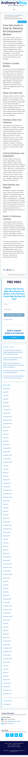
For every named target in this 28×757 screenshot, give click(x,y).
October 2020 (6, 571)
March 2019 (6, 637)
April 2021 (5, 550)
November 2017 (7, 693)
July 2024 (5, 430)
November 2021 (7, 528)
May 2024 (5, 437)
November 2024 (7, 420)
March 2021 (6, 553)
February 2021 (7, 557)
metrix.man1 (10, 723)
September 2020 (7, 574)
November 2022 (7, 493)
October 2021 (6, 532)
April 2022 (5, 514)
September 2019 (7, 616)
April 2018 (5, 676)
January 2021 (6, 560)
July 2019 (5, 623)
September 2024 (7, 423)
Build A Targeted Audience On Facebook (14, 331)
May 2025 (5, 399)
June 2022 (6, 507)
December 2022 (7, 490)
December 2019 (7, 606)
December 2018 (7, 648)
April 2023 (5, 476)
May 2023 (5, 472)
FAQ (9, 745)
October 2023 (6, 458)
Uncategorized (22, 274)
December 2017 (7, 690)
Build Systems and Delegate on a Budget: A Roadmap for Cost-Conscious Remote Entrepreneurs (13, 365)
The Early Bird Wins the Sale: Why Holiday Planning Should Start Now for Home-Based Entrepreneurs (13, 352)
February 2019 (7, 641)
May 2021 (5, 546)
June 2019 (6, 627)
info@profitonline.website (14, 721)
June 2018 (6, 669)
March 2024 (6, 444)
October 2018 (6, 655)
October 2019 (6, 613)
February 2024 (7, 448)
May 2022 (5, 511)
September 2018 (7, 658)
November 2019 (7, 609)
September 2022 (7, 497)
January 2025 (6, 413)
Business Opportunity (18, 743)
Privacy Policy (8, 319)
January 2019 (6, 644)
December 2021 (7, 525)
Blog (19, 745)
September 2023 (7, 462)
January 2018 (6, 686)
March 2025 (6, 406)
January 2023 (6, 486)
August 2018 (6, 662)
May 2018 (5, 672)
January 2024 (6, 451)
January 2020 (6, 602)
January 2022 (6, 521)
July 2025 (5, 392)
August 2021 (6, 536)
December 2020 (7, 564)
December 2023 (7, 455)
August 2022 (6, 500)
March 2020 (6, 595)
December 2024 (7, 416)
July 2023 (5, 465)
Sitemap (18, 746)
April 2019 (5, 634)
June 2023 (6, 469)
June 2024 (6, 434)
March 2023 (6, 479)
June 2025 (6, 395)
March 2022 (6, 518)
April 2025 (5, 402)
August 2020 (6, 578)
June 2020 (6, 585)
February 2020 (7, 599)
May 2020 (5, 588)
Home (6, 743)
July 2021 (5, 539)
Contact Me (13, 745)
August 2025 (6, 388)
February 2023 (7, 483)
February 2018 (7, 683)
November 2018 (7, 651)
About (10, 743)
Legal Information (11, 746)
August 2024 (6, 427)
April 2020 (5, 592)
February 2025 (7, 409)
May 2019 (5, 630)
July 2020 (5, 581)
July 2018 (5, 665)
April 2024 (5, 441)
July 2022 (5, 504)
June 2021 (6, 543)
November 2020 (7, 567)
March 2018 (6, 679)
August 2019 (6, 620)
